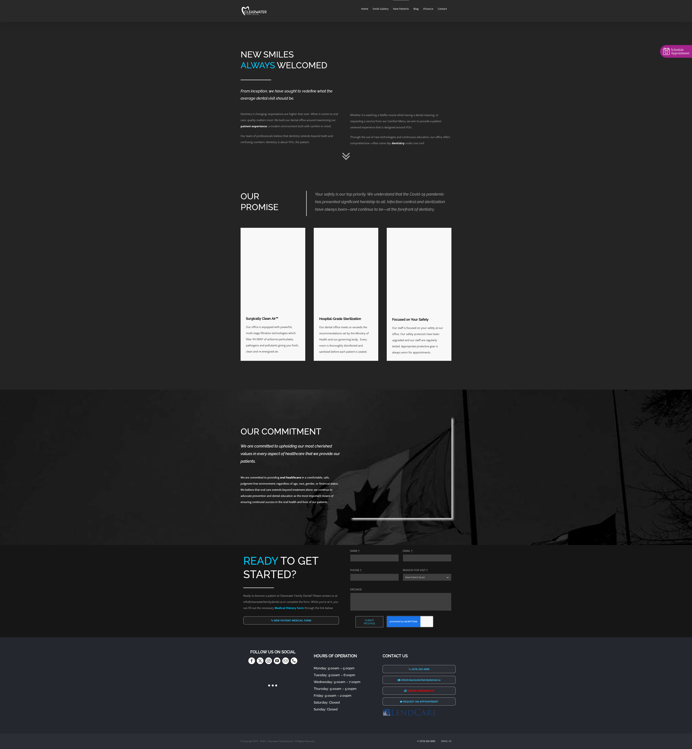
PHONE (355, 570)
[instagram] (268, 660)
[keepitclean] (346, 229)
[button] (279, 699)
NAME (355, 551)
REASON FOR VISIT (415, 570)
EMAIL (407, 551)
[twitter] (260, 660)
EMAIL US (446, 741)
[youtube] (277, 660)
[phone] (294, 660)
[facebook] (251, 660)
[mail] (285, 660)
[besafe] (419, 229)
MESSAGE (356, 589)
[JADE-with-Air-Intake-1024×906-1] (273, 229)
